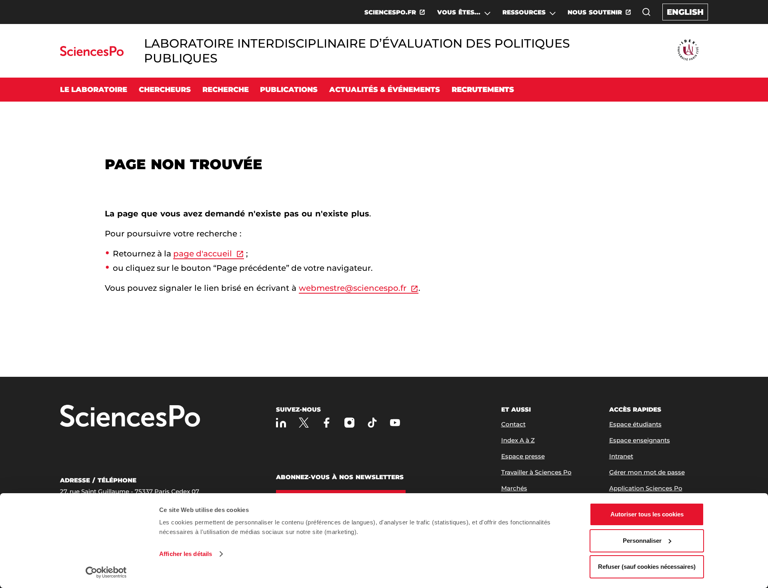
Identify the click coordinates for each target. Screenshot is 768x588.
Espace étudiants (635, 424)
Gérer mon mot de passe (647, 472)
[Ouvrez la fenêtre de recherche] (646, 12)
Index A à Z (518, 440)
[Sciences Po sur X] (304, 423)
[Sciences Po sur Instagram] (349, 423)
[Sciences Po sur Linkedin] (281, 423)
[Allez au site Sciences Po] (92, 54)
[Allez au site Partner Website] (688, 50)
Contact (513, 424)
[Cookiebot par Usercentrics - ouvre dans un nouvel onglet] (106, 572)
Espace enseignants (639, 440)
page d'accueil (202, 253)
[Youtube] (395, 423)
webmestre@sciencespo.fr (352, 288)
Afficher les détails (185, 553)
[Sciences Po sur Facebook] (327, 423)
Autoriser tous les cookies (647, 514)
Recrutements (483, 89)
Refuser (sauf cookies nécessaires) (647, 566)
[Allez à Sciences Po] (130, 416)
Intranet (621, 456)
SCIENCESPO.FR (390, 12)
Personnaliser (642, 540)
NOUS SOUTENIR (595, 12)
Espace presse (523, 456)
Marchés (514, 488)
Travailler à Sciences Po (536, 472)
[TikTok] (372, 423)
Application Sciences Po (645, 488)
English (685, 12)
